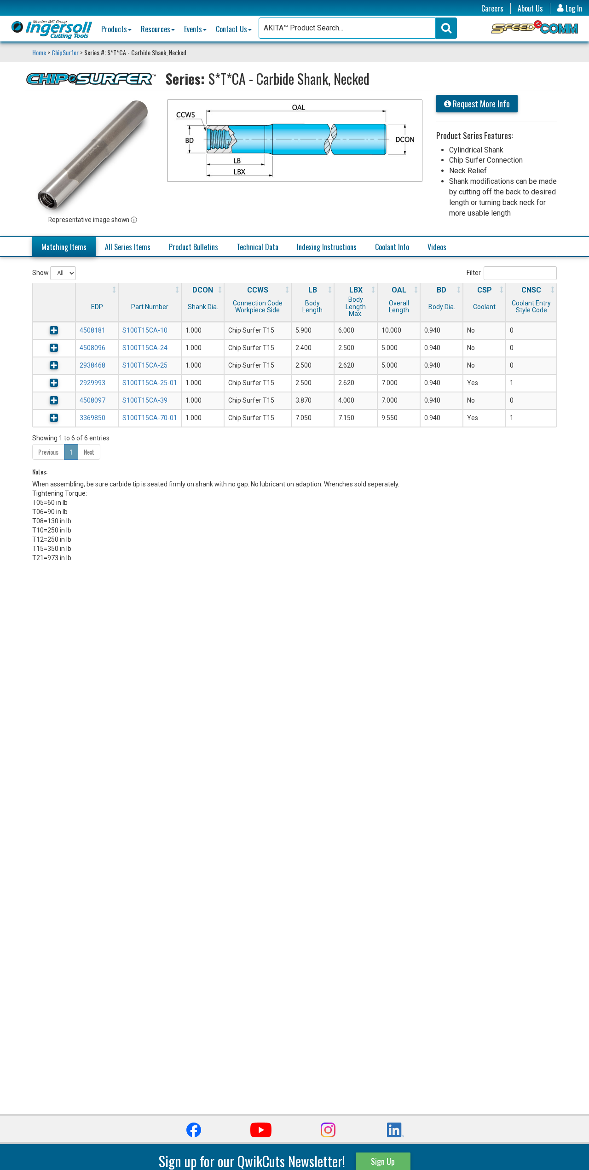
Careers (492, 8)
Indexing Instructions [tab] (327, 246)
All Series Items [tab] (127, 246)
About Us (530, 8)
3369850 (92, 417)
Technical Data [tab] (257, 246)
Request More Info (480, 104)
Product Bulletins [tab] (193, 246)
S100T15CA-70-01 (149, 417)
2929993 (92, 382)
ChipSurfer (65, 52)
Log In (573, 8)
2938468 (92, 365)
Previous (48, 451)
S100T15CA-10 (144, 330)
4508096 (92, 347)
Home (39, 52)
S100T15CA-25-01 (149, 382)
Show (41, 272)
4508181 (92, 330)
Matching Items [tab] (64, 246)
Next (89, 451)
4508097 (92, 400)
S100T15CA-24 (144, 347)
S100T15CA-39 (144, 400)
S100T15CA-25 (144, 365)
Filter (474, 272)
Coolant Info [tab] (392, 246)
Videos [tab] (436, 246)
